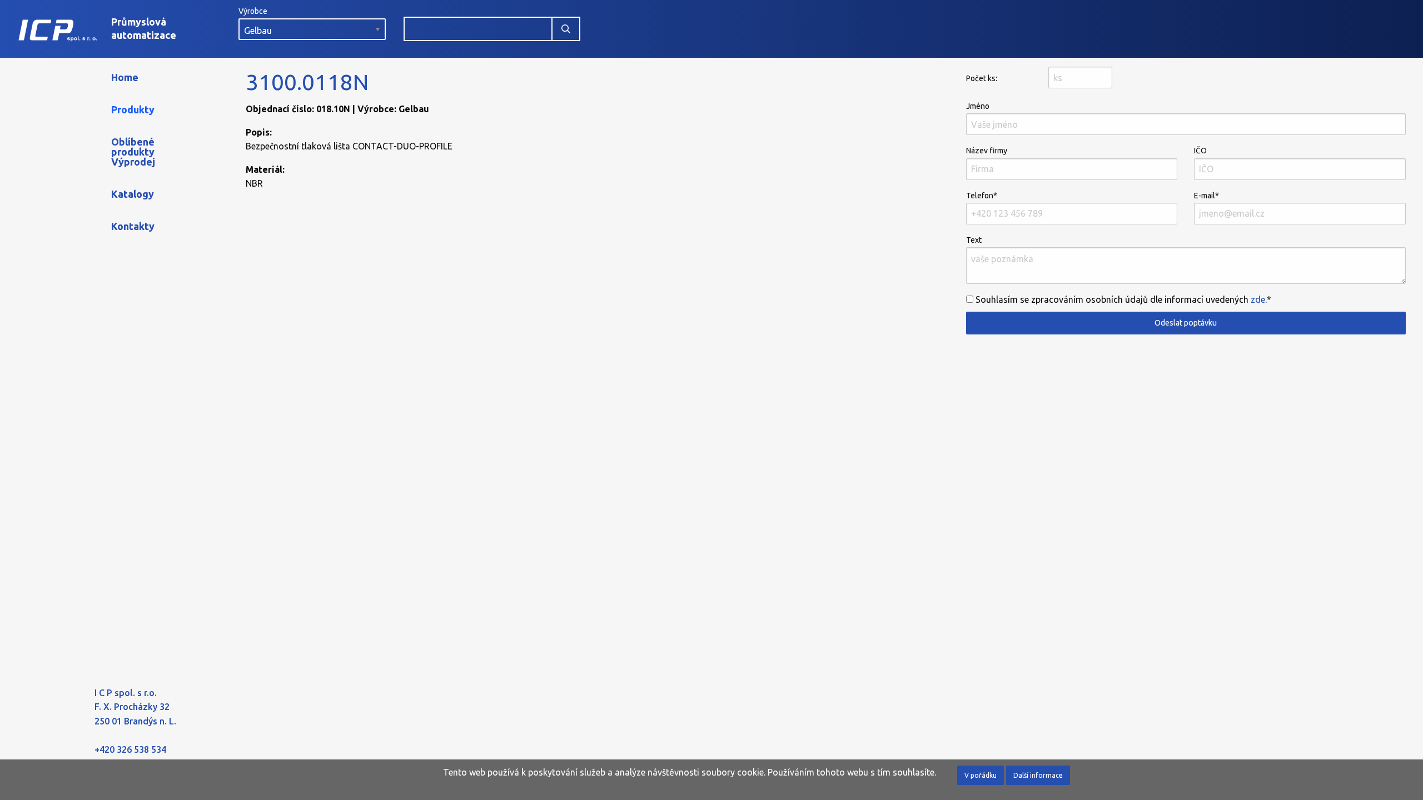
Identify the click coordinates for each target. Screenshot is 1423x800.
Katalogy (132, 193)
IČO (1200, 150)
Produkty (133, 109)
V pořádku (980, 775)
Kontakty (133, 226)
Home (124, 77)
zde (1258, 299)
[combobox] (478, 29)
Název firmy (986, 150)
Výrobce (252, 11)
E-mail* (1206, 195)
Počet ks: (981, 78)
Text (974, 240)
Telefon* (981, 195)
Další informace (1038, 775)
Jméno (977, 106)
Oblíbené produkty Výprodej (133, 151)
